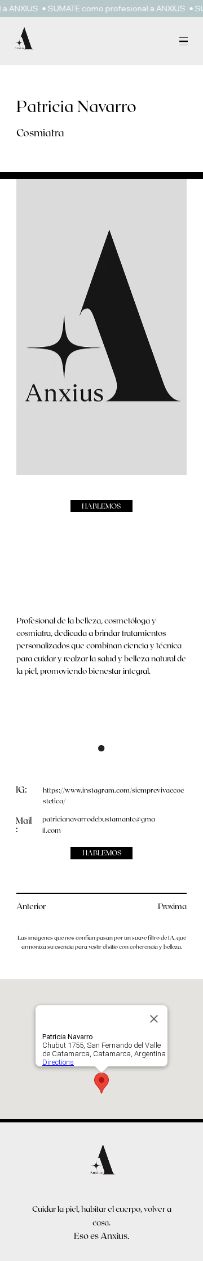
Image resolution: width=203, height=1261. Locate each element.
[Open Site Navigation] (183, 41)
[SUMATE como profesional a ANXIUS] (101, 9)
